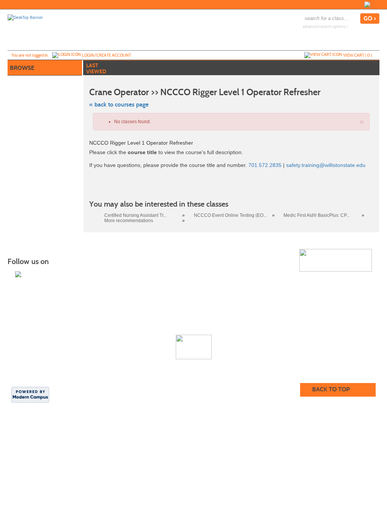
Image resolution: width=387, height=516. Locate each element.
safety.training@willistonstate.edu (325, 165)
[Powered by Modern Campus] (30, 394)
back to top (331, 389)
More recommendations (128, 220)
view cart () (357, 55)
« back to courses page (119, 104)
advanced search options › (325, 26)
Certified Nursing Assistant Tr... (135, 215)
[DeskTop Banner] (25, 17)
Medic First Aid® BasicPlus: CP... (316, 215)
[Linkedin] (375, 5)
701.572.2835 (264, 165)
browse (22, 67)
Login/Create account (106, 55)
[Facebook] (367, 5)
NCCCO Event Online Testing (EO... (230, 215)
